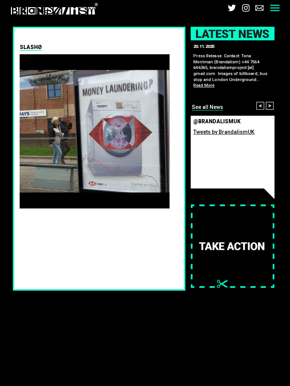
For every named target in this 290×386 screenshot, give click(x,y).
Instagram (246, 8)
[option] (95, 131)
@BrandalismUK (217, 121)
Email (259, 8)
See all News (207, 107)
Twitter (232, 8)
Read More (203, 85)
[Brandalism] (54, 10)
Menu (275, 8)
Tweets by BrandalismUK (224, 132)
